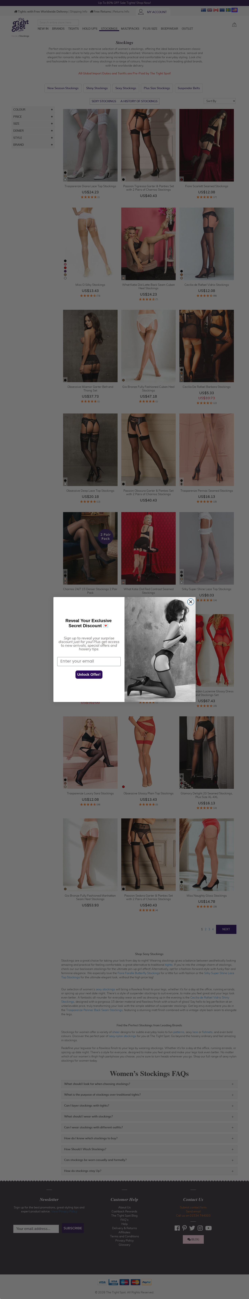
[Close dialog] (190, 601)
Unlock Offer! (89, 675)
